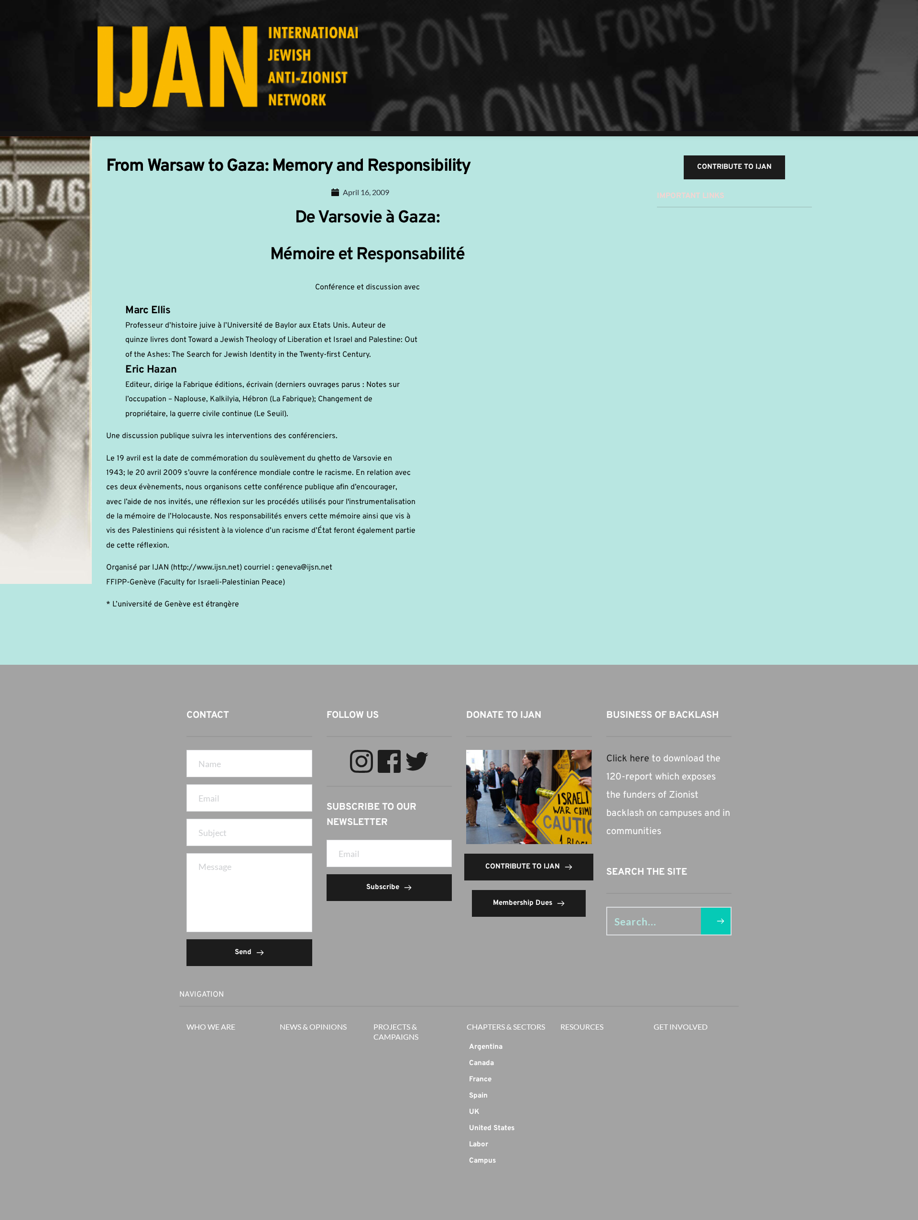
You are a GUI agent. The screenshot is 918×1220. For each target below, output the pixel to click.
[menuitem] (506, 1047)
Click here (627, 759)
